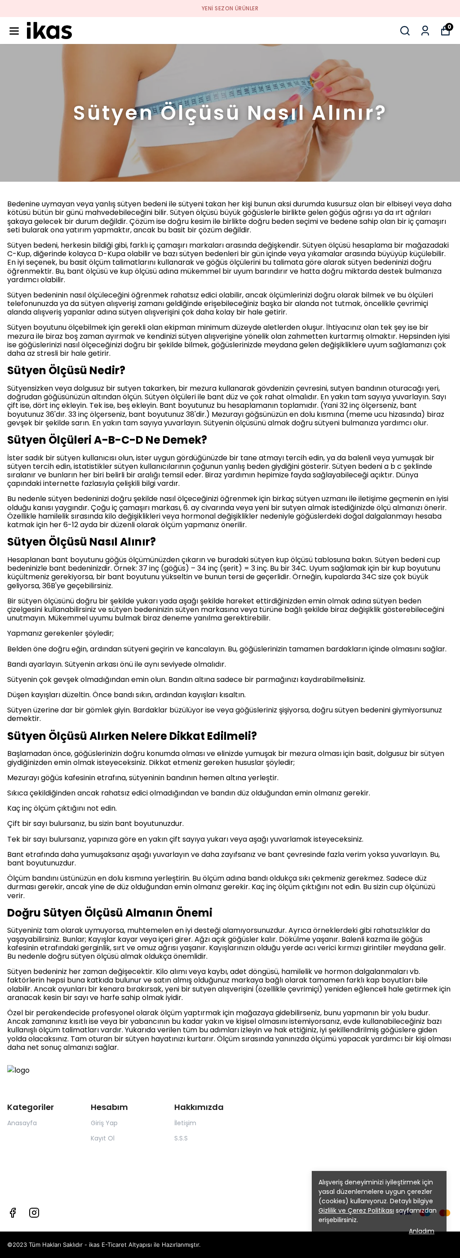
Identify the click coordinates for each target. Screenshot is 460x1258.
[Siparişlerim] (425, 30)
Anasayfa (22, 1122)
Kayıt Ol (103, 1138)
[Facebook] (12, 1212)
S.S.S (181, 1138)
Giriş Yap (104, 1122)
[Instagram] (34, 1212)
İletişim (185, 1122)
